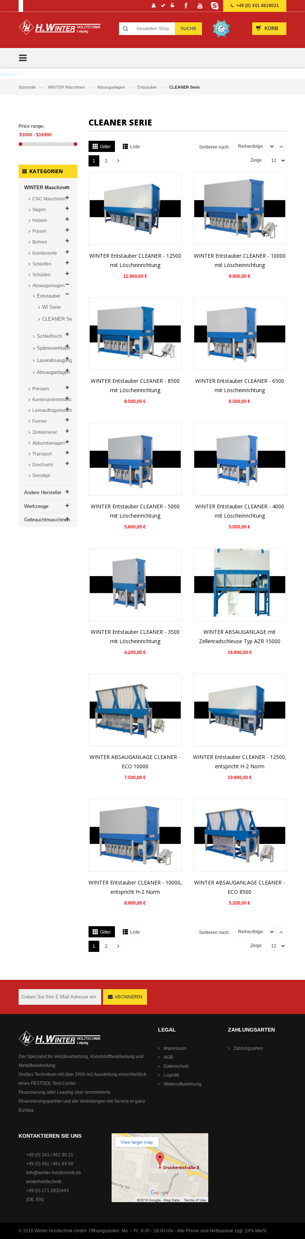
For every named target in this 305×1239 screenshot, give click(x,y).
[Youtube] (200, 6)
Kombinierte (44, 253)
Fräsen (39, 231)
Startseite (28, 87)
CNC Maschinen (49, 198)
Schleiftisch (49, 336)
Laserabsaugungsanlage (56, 360)
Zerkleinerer (44, 432)
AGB (168, 1057)
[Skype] (215, 6)
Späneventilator (53, 348)
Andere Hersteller (42, 492)
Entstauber (147, 87)
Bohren (39, 242)
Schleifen (41, 264)
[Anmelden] (172, 6)
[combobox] (153, 28)
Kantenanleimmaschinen (52, 399)
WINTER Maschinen (67, 87)
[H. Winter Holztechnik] (59, 1038)
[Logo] (59, 30)
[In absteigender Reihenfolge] (280, 146)
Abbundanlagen (48, 443)
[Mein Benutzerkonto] (154, 6)
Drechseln (42, 464)
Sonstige (41, 475)
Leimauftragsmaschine (52, 410)
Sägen (39, 209)
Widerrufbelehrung (183, 1084)
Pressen (40, 388)
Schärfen (41, 274)
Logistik (171, 1075)
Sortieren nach (214, 147)
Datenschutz (176, 1066)
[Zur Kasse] (163, 6)
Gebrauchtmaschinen (47, 519)
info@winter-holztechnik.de (53, 1172)
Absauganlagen (111, 87)
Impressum (175, 1048)
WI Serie (51, 307)
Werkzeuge (36, 506)
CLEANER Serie (58, 319)
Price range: (32, 126)
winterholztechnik (43, 1181)
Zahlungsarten (248, 1048)
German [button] (9, 74)
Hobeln (39, 220)
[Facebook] (186, 6)
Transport (42, 454)
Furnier (39, 421)
